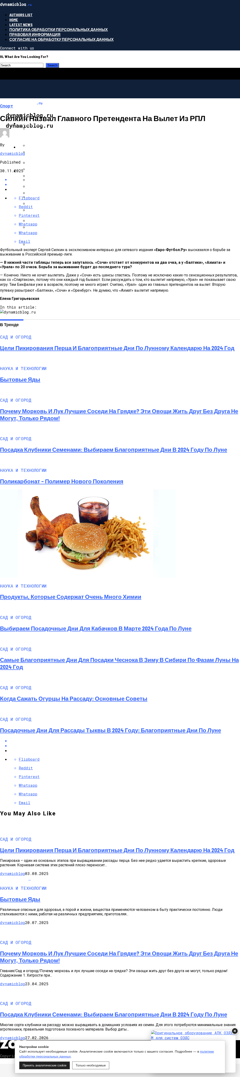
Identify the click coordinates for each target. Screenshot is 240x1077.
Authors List (21, 14)
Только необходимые (91, 1065)
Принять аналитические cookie (44, 1065)
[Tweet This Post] (124, 745)
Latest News (21, 24)
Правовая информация (34, 34)
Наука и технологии (39, 147)
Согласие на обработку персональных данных (61, 39)
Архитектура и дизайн (42, 170)
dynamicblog (12, 153)
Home (13, 19)
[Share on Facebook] (124, 740)
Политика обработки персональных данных (58, 29)
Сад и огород (32, 123)
